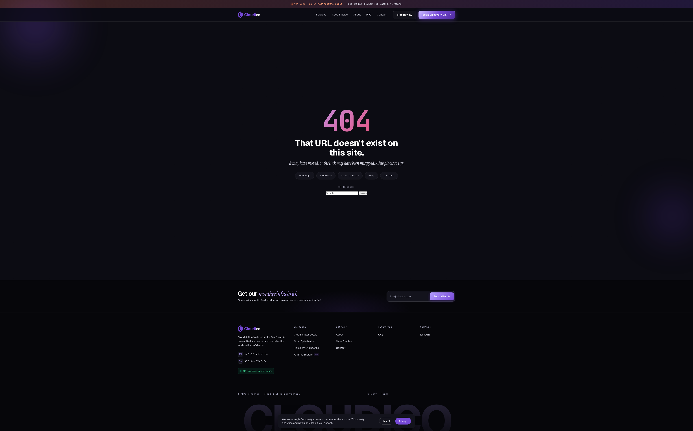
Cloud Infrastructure (305, 334)
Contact (381, 14)
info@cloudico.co (256, 354)
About (357, 14)
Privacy (372, 394)
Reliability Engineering (306, 348)
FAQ (368, 14)
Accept (403, 421)
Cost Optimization (304, 341)
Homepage (304, 175)
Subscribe (440, 296)
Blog (371, 175)
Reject (386, 421)
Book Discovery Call (434, 14)
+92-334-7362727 (255, 361)
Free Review (404, 14)
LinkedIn (425, 334)
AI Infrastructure (306, 354)
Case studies (350, 175)
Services (321, 14)
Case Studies (340, 14)
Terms (384, 394)
